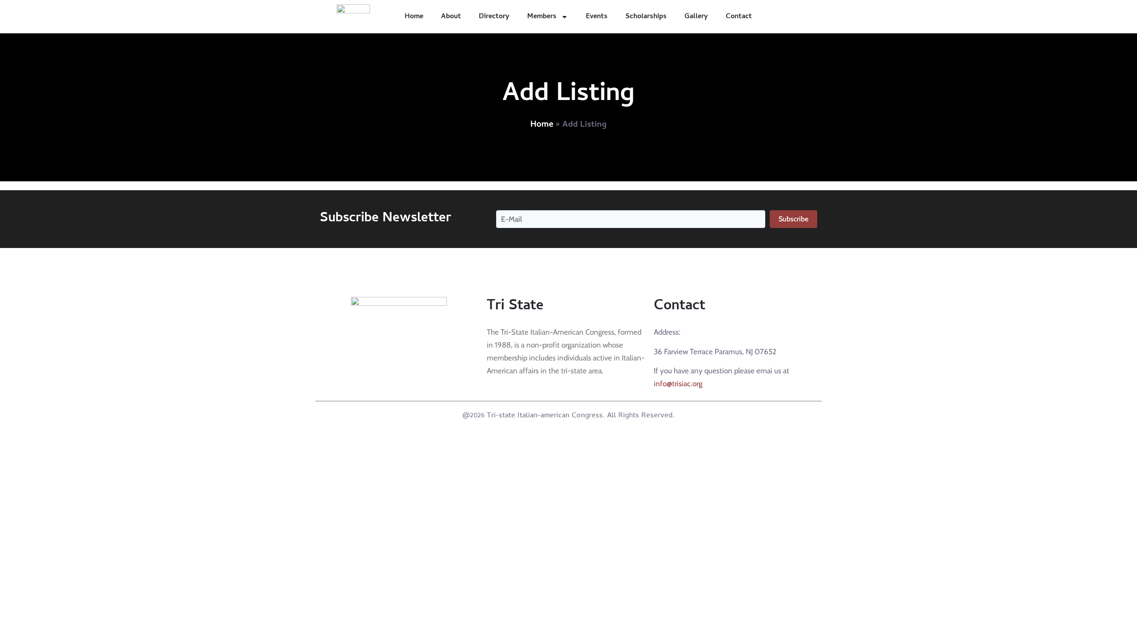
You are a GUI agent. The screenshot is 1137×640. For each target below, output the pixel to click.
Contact (739, 17)
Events (597, 17)
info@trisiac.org (678, 383)
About (451, 17)
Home (414, 17)
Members (542, 17)
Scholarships (646, 17)
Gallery (696, 17)
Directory (494, 17)
